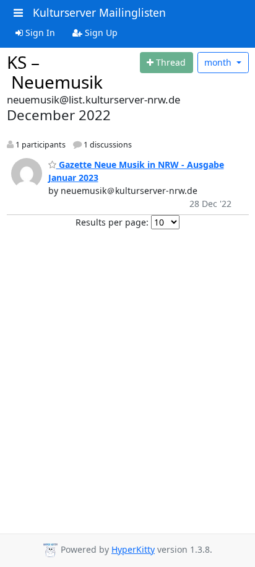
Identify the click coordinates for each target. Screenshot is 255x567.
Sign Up (100, 32)
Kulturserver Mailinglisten (99, 12)
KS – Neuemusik (55, 72)
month (219, 62)
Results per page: (112, 222)
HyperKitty (133, 549)
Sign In (39, 32)
